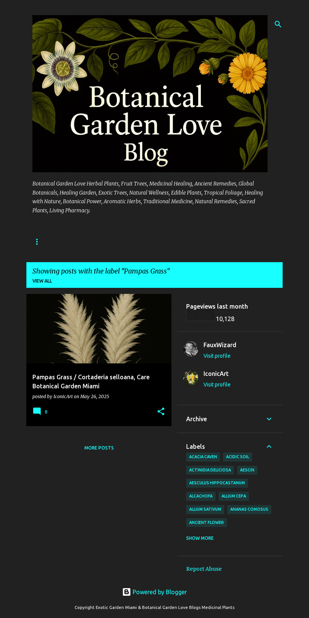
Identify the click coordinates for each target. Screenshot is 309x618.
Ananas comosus (249, 509)
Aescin (247, 470)
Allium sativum (205, 509)
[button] (160, 412)
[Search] (278, 24)
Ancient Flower (206, 522)
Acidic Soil (237, 456)
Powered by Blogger (159, 592)
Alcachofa (201, 496)
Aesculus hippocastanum (217, 482)
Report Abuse (204, 568)
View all (42, 280)
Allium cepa (234, 496)
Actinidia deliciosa (210, 470)
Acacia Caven (203, 456)
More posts (99, 447)
